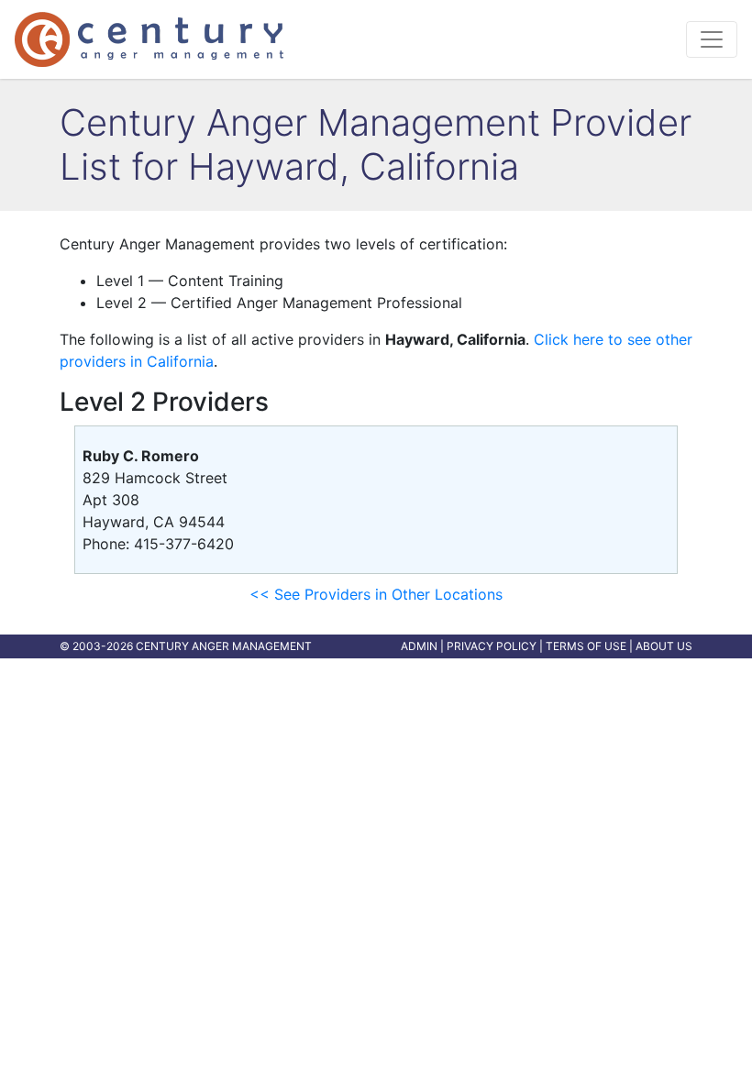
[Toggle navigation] (711, 39)
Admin (419, 646)
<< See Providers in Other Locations (376, 594)
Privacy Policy (491, 646)
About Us (664, 646)
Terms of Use (586, 646)
